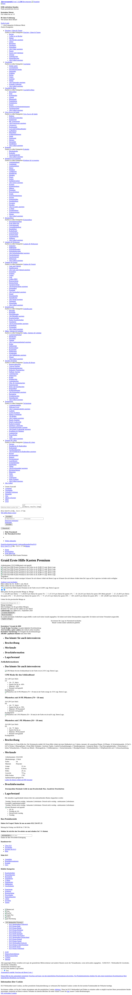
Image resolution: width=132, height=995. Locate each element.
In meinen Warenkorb (8, 612)
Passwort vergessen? (11, 521)
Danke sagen (13, 66)
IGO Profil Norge (15, 946)
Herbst (11, 75)
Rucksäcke (12, 394)
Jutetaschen (12, 375)
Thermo (11, 55)
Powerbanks (13, 435)
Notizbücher (13, 103)
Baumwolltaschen (15, 364)
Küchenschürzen (14, 470)
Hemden (12, 175)
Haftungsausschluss (11, 956)
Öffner (11, 466)
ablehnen (58, 989)
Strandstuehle (13, 296)
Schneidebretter (14, 463)
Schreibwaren (9, 307)
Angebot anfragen (7, 619)
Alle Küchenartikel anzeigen (18, 468)
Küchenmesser (14, 459)
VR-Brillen (12, 416)
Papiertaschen (13, 385)
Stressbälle (12, 142)
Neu (6, 496)
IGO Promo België (15, 928)
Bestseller (8, 494)
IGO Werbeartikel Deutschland (19, 937)
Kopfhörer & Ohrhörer (16, 431)
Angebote (8, 488)
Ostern (11, 77)
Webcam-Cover (14, 407)
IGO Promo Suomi (15, 941)
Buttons (11, 116)
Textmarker (12, 327)
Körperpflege (9, 218)
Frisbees (11, 273)
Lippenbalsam (13, 233)
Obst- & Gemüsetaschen (17, 383)
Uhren (11, 476)
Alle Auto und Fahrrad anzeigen (19, 270)
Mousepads (12, 99)
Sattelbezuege (13, 268)
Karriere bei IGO (10, 849)
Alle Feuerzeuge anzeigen (17, 123)
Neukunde (8, 522)
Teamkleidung (13, 210)
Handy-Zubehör (14, 420)
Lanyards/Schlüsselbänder (17, 129)
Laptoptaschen (14, 381)
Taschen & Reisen (11, 361)
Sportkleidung (13, 201)
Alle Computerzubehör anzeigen (19, 409)
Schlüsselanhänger (15, 134)
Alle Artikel (9, 483)
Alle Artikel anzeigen (16, 60)
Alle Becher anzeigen (16, 40)
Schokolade (13, 353)
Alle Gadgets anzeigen (16, 418)
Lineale (11, 97)
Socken (11, 197)
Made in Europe (10, 498)
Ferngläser (12, 272)
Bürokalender (13, 151)
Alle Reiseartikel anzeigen (17, 392)
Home (7, 550)
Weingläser (12, 47)
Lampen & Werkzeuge (12, 242)
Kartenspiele (13, 127)
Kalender (8, 147)
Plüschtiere (12, 132)
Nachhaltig (8, 490)
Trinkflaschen (13, 56)
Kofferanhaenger (14, 390)
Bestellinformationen (11, 861)
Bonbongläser (13, 348)
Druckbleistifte (14, 314)
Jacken (11, 179)
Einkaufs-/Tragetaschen (16, 370)
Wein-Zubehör (14, 479)
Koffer (11, 377)
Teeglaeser (12, 45)
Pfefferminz (13, 351)
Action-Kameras (14, 413)
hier (68, 991)
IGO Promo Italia (14, 926)
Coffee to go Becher (15, 36)
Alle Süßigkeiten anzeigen (17, 355)
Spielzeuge (12, 138)
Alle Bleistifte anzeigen (16, 316)
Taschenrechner (14, 108)
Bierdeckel (12, 336)
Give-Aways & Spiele (12, 112)
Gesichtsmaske (14, 225)
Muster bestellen (7, 615)
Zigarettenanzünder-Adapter (18, 427)
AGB (7, 952)
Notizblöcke (13, 101)
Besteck (11, 457)
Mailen (27, 546)
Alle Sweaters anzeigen (16, 207)
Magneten (12, 472)
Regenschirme (13, 281)
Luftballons (12, 131)
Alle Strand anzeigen (16, 299)
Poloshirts (12, 190)
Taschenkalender (14, 155)
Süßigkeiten (13, 346)
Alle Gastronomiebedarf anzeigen (20, 342)
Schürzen (8, 891)
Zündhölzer (13, 144)
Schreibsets (12, 325)
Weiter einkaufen (10, 541)
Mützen (11, 188)
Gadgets (11, 411)
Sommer (12, 79)
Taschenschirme (14, 285)
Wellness (12, 238)
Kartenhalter (13, 95)
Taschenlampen (14, 255)
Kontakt (7, 863)
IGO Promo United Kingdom (18, 945)
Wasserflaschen (14, 58)
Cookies (7, 957)
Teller (11, 474)
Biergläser (12, 43)
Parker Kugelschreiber (16, 320)
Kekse (11, 344)
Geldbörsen (13, 171)
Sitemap (7, 959)
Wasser (11, 357)
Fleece (11, 168)
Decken (11, 444)
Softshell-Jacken (14, 181)
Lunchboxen (13, 461)
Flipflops (12, 170)
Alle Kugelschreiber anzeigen (18, 323)
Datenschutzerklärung (12, 954)
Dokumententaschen (15, 368)
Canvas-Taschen (14, 366)
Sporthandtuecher (15, 450)
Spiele (11, 136)
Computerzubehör (15, 405)
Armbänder (12, 164)
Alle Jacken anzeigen (16, 183)
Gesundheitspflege (15, 227)
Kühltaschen (13, 379)
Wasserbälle (13, 303)
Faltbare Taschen (14, 372)
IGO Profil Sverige (15, 932)
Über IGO (8, 846)
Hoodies (12, 205)
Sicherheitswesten (15, 251)
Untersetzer (12, 477)
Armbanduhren (14, 166)
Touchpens (12, 322)
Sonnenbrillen (13, 199)
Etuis (10, 93)
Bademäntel (13, 448)
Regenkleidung (14, 192)
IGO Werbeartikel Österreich (14, 922)
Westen (11, 214)
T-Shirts (11, 208)
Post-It (11, 105)
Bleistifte (12, 311)
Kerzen (11, 453)
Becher (11, 34)
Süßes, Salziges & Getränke (14, 331)
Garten (11, 275)
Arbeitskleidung (14, 162)
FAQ (7, 501)
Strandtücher (13, 298)
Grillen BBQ (13, 279)
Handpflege (13, 229)
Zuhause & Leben (11, 440)
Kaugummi (12, 349)
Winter (11, 81)
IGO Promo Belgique (16, 930)
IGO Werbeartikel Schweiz (18, 943)
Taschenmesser (14, 257)
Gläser (11, 42)
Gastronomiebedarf (15, 335)
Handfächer (13, 173)
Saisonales (12, 71)
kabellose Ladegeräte (16, 426)
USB (10, 437)
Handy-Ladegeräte (15, 422)
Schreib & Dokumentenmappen (19, 106)
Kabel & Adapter (14, 424)
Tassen (11, 51)
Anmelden (9, 516)
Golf (10, 277)
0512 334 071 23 (6, 546)
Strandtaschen (13, 398)
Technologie (9, 401)
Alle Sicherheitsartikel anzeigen (19, 253)
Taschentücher (13, 236)
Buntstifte (12, 312)
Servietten (12, 338)
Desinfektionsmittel (15, 221)
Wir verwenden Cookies (9, 993)
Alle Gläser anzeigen (16, 49)
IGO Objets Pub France (17, 935)
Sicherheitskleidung (15, 196)
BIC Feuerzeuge (14, 121)
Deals (3, 544)
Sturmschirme (13, 283)
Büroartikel (12, 92)
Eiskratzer (12, 246)
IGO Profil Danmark (16, 934)
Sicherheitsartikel (14, 249)
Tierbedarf (12, 301)
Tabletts (11, 340)
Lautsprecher (13, 433)
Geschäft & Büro (10, 88)
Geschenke (8, 62)
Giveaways (12, 125)
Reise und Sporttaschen (16, 387)
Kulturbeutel (13, 231)
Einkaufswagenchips (16, 118)
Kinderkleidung (14, 186)
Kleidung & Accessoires (13, 158)
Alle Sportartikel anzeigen (17, 292)
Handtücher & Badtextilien (18, 446)
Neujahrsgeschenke (15, 69)
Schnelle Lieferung (15, 84)
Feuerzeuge (13, 119)
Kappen (11, 184)
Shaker (11, 38)
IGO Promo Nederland (16, 948)
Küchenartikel (13, 455)
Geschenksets (13, 68)
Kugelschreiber (14, 318)
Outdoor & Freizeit (11, 262)
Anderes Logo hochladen (9, 582)
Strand (11, 294)
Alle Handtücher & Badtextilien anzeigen (22, 451)
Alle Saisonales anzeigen (17, 82)
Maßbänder (12, 247)
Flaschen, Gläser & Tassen (13, 30)
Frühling (12, 73)
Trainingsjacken (14, 212)
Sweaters (12, 203)
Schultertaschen (14, 396)
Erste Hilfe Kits (14, 223)
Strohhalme (12, 464)
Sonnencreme (13, 234)
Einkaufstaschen (10, 897)
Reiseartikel (13, 388)
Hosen (11, 177)
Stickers (11, 140)
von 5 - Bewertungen (16, 2)
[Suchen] (21, 507)
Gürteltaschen (13, 374)
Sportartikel (13, 288)
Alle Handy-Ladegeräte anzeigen (20, 429)
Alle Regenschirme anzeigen (18, 286)
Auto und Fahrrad (15, 266)
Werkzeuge (12, 259)
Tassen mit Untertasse (16, 53)
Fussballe (12, 290)
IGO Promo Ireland (15, 939)
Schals (11, 194)
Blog (7, 499)
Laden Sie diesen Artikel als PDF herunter (18, 780)
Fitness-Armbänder (15, 414)
